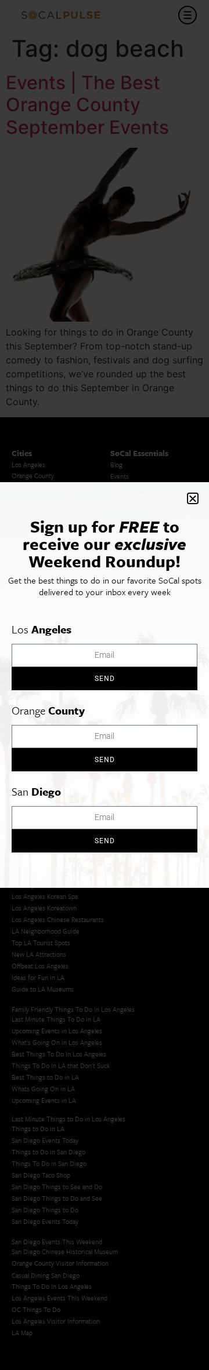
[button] (192, 498)
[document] (104, 685)
